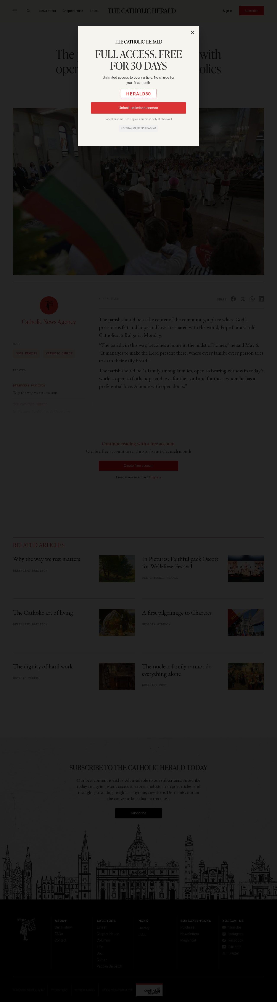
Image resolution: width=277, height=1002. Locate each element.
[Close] (192, 32)
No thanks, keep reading (138, 128)
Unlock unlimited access (138, 108)
